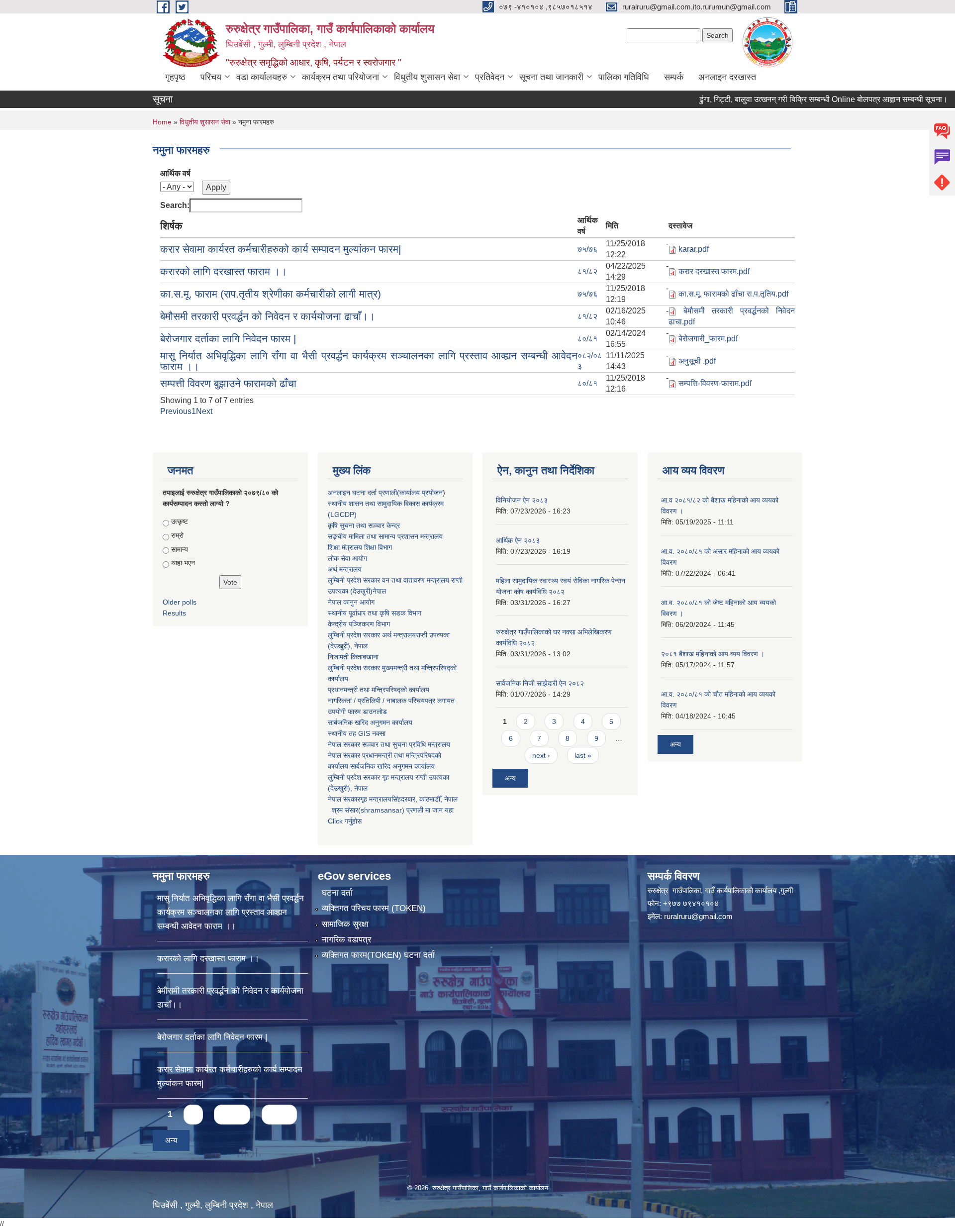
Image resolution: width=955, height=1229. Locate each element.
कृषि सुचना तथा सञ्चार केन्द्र (364, 525)
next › (541, 755)
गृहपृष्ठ (175, 77)
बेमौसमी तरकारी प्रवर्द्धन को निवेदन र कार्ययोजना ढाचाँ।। (267, 316)
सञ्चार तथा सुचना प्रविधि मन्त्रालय (405, 744)
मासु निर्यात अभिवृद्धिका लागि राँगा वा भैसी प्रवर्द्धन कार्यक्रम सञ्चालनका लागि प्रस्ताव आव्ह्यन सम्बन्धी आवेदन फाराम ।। (368, 361)
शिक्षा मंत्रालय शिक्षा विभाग (360, 547)
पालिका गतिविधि (623, 77)
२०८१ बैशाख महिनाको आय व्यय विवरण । (712, 654)
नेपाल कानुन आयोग (351, 602)
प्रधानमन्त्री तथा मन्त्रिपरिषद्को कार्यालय (378, 690)
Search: (175, 205)
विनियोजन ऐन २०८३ (522, 500)
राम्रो (177, 535)
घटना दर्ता (337, 893)
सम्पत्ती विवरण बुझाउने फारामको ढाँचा (228, 383)
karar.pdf (693, 249)
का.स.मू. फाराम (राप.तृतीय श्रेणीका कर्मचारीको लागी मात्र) (270, 294)
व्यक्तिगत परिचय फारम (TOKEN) (374, 908)
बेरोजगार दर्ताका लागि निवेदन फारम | (228, 338)
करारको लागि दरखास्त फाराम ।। (223, 271)
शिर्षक (171, 225)
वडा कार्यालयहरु (261, 77)
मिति (612, 225)
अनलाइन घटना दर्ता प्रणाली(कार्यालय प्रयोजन (385, 493)
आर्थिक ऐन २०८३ (518, 540)
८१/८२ (587, 271)
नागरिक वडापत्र (346, 939)
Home (162, 122)
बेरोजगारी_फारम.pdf (708, 338)
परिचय (210, 77)
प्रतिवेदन (489, 77)
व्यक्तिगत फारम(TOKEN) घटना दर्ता (378, 955)
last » (582, 755)
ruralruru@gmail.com (698, 916)
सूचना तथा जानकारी (551, 77)
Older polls (179, 602)
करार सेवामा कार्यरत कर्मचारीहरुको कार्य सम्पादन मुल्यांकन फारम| (280, 249)
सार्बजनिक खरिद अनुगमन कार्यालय (370, 722)
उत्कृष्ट (179, 521)
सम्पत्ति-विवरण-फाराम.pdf (715, 383)
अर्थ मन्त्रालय (345, 569)
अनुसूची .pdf (697, 361)
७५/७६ (587, 249)
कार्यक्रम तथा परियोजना (340, 77)
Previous (175, 411)
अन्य (510, 778)
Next (204, 411)
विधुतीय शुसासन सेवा (427, 77)
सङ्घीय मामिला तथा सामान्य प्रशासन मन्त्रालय (385, 536)
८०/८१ (587, 338)
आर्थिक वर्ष (175, 173)
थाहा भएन (183, 563)
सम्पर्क (673, 77)
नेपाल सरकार (344, 744)
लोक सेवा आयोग (347, 558)
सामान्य (179, 549)
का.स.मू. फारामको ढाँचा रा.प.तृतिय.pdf (733, 294)
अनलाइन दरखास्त (727, 77)
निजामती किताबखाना (353, 657)
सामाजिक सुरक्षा (345, 924)
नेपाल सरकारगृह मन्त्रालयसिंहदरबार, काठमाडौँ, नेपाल (393, 799)
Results (174, 613)
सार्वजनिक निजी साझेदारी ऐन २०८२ (540, 683)
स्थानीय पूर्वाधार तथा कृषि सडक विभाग (374, 613)
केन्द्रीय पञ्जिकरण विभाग (359, 624)
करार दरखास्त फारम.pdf (714, 271)
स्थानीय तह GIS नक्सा (356, 733)
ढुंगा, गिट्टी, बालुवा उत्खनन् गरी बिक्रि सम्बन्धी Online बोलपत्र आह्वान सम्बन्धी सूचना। (786, 99)
